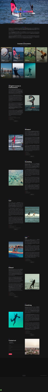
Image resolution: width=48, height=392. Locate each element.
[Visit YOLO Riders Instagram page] (2, 1)
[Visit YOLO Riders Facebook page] (1, 1)
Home (37, 1)
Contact (45, 1)
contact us (32, 156)
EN (46, 1)
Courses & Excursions (41, 1)
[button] (10, 178)
